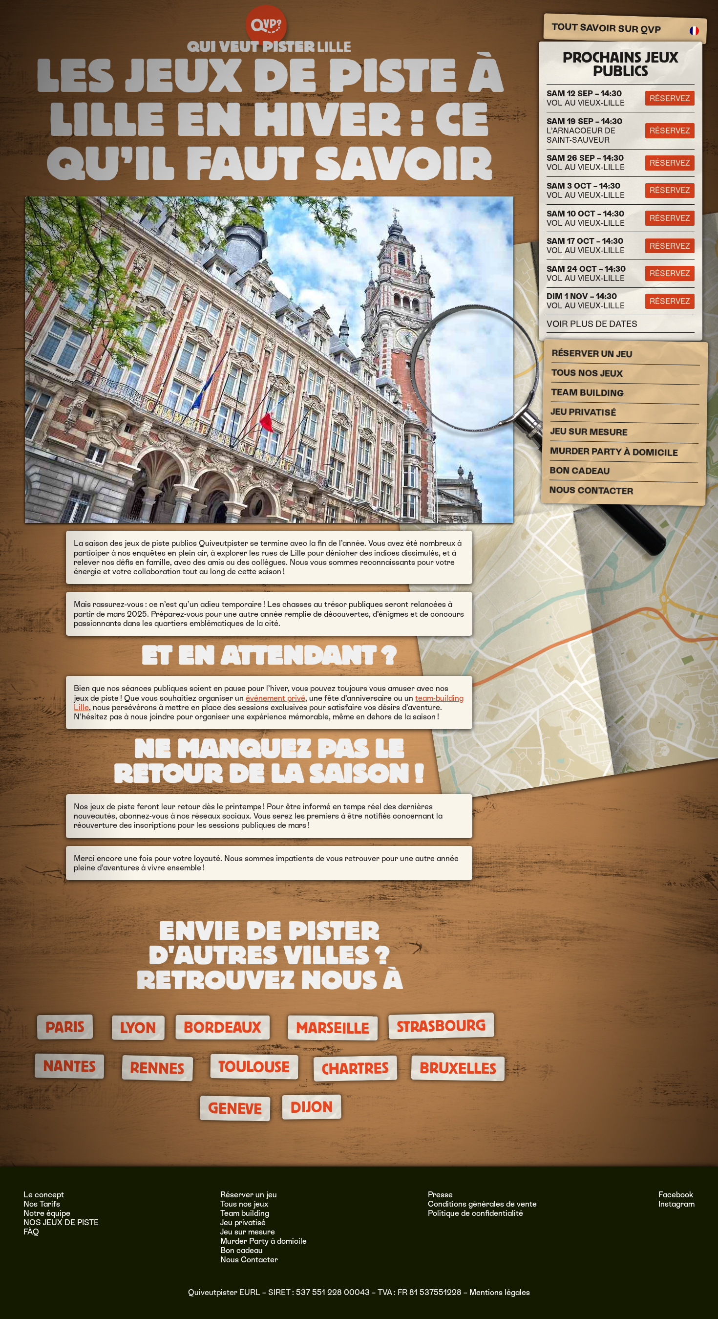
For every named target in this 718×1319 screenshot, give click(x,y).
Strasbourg (441, 1026)
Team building (586, 393)
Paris (64, 1027)
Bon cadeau (579, 470)
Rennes (157, 1068)
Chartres (355, 1068)
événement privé (275, 698)
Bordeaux (222, 1027)
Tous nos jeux (587, 373)
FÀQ (31, 1231)
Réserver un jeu (591, 354)
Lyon (138, 1028)
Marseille (332, 1028)
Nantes (69, 1066)
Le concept (43, 1194)
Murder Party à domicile (613, 452)
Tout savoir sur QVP (606, 28)
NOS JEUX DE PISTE (61, 1222)
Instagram (676, 1204)
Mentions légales (499, 1292)
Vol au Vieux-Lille (586, 98)
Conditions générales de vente (482, 1204)
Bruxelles (458, 1068)
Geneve (235, 1108)
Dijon (311, 1107)
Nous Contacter (591, 491)
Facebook (676, 1194)
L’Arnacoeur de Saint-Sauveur (584, 131)
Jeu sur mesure (588, 432)
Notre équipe (46, 1213)
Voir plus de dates (592, 324)
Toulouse (254, 1066)
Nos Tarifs (41, 1204)
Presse (440, 1194)
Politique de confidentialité (475, 1213)
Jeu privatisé (583, 412)
